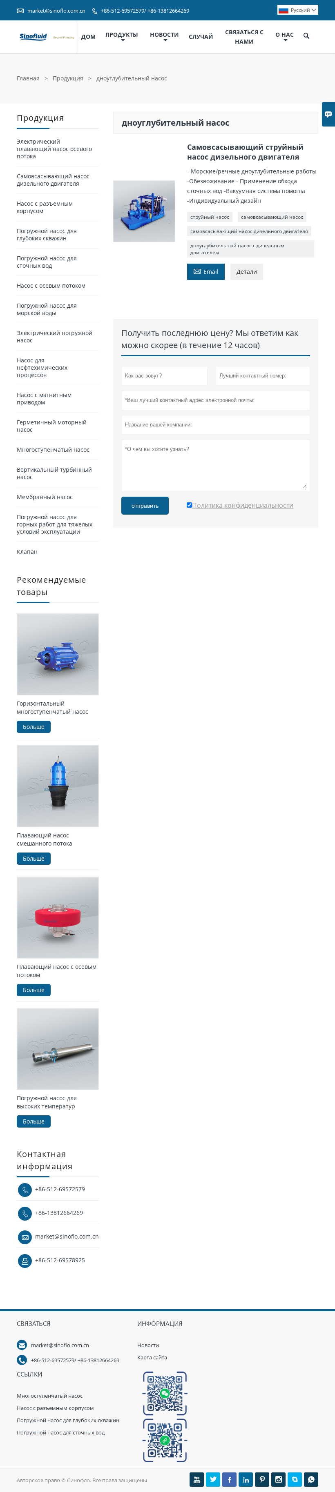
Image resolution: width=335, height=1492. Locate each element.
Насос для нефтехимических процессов (42, 367)
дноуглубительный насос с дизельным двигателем (237, 249)
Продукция (68, 78)
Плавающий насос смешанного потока (44, 839)
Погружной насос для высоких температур (47, 1102)
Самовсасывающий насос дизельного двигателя (53, 179)
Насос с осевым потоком (51, 285)
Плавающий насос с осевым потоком (56, 971)
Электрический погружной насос (54, 336)
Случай (201, 36)
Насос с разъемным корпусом (45, 207)
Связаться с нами (244, 36)
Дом (88, 36)
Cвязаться (34, 1323)
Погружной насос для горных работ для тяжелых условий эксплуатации (54, 524)
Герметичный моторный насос (52, 425)
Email (206, 270)
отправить (145, 505)
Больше (34, 726)
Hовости (148, 1345)
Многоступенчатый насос (53, 449)
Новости (164, 34)
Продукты (121, 34)
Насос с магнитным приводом (44, 398)
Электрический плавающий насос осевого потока (54, 149)
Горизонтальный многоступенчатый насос (52, 707)
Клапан (27, 551)
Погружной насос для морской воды (47, 309)
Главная (28, 78)
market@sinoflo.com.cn (56, 10)
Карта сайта (152, 1357)
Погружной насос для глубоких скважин (47, 234)
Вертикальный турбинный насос (54, 473)
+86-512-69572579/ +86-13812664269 (145, 10)
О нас (284, 34)
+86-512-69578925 (60, 1260)
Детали (247, 271)
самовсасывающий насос (272, 216)
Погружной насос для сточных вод (47, 261)
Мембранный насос (45, 497)
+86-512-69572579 (60, 1189)
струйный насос (209, 216)
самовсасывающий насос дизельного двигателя (249, 231)
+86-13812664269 (59, 1213)
